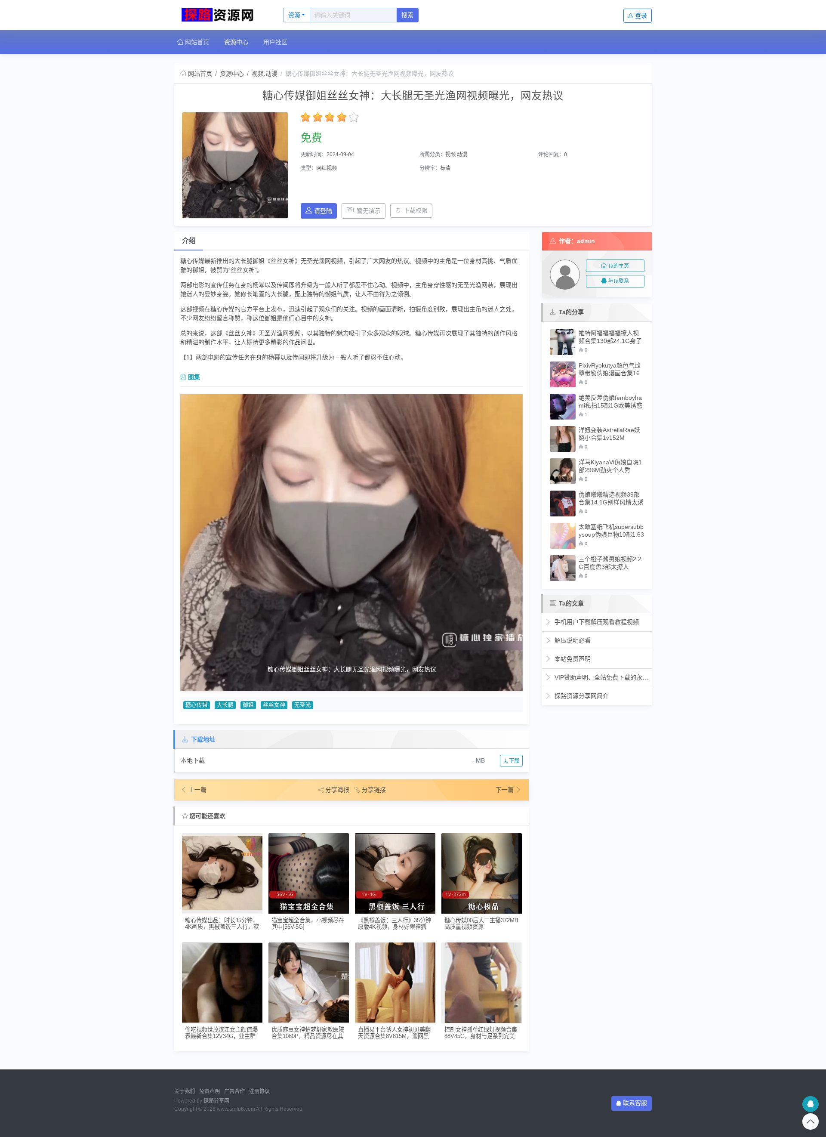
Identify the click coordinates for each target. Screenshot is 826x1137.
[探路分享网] (219, 15)
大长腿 (225, 705)
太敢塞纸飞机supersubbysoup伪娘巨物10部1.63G (611, 530)
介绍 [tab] (189, 240)
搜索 (407, 15)
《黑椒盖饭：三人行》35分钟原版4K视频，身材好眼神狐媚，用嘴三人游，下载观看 (394, 923)
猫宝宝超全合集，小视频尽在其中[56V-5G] (307, 923)
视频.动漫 (264, 73)
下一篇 (505, 789)
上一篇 (197, 789)
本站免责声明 (572, 658)
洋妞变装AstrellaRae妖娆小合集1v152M (609, 433)
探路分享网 (216, 1101)
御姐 (248, 705)
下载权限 (416, 210)
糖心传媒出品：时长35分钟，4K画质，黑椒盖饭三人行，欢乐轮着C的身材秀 (222, 923)
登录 (641, 15)
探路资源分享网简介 (581, 695)
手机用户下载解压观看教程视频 (596, 621)
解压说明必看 (572, 640)
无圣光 (302, 705)
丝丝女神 (274, 705)
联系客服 (635, 1103)
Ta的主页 (618, 266)
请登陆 (323, 210)
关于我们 (184, 1091)
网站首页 (196, 42)
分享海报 (337, 789)
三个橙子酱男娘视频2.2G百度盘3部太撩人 (610, 563)
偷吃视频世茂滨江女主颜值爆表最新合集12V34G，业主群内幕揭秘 (221, 1033)
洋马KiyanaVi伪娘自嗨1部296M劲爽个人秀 (610, 466)
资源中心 (236, 42)
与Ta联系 (618, 281)
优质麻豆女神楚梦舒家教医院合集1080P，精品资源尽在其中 (307, 1033)
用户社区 (275, 42)
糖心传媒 (196, 705)
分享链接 (374, 789)
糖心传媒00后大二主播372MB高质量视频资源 (481, 923)
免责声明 (209, 1091)
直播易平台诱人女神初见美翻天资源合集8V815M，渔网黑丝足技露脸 (394, 1033)
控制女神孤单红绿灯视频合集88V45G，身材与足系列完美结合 (480, 1033)
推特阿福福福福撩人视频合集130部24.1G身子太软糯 (610, 337)
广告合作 (234, 1091)
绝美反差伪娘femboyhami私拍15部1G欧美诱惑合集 (610, 401)
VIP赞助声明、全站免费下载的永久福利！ (601, 677)
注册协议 (259, 1091)
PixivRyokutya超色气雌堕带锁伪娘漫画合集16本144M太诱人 (610, 369)
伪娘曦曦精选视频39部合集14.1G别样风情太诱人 (611, 498)
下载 (513, 761)
